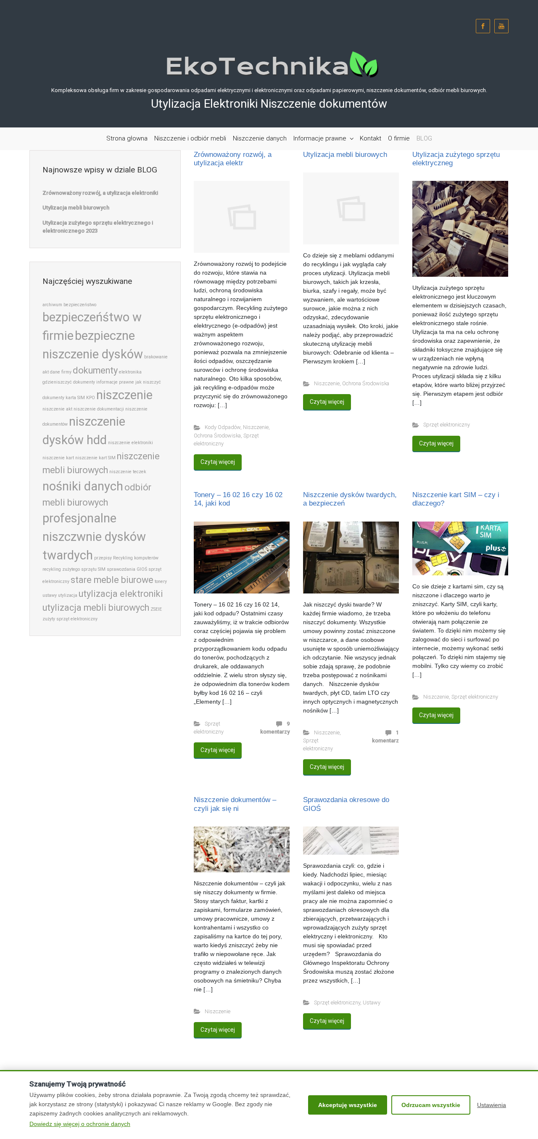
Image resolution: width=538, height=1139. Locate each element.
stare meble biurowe (112, 580)
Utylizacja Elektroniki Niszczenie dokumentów (269, 104)
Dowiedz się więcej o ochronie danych (79, 1123)
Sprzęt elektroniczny (446, 424)
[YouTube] (501, 26)
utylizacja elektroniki (121, 593)
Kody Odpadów (222, 427)
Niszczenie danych (260, 138)
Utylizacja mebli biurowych (345, 155)
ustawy (49, 595)
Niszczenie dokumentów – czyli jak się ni (235, 804)
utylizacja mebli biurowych (95, 607)
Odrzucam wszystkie (430, 1105)
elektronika (130, 372)
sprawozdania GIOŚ (127, 569)
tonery (161, 581)
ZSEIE (156, 609)
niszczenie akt (57, 409)
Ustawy (371, 1002)
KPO (90, 397)
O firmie (399, 138)
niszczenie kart (58, 458)
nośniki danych (82, 486)
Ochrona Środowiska (217, 435)
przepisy (103, 558)
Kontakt (370, 138)
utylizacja (67, 595)
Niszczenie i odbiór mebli (190, 138)
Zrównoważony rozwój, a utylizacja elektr (233, 159)
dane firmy (60, 372)
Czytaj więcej (217, 461)
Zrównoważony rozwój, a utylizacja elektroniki (100, 193)
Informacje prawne (319, 138)
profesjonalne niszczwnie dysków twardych (94, 536)
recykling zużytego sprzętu (69, 569)
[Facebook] (483, 26)
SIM (101, 569)
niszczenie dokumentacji (99, 409)
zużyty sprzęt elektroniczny (70, 619)
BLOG (424, 138)
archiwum (52, 304)
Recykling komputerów (135, 558)
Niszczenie (256, 427)
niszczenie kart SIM (95, 458)
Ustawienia (491, 1105)
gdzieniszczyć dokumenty (68, 382)
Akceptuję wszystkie (347, 1105)
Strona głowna (127, 138)
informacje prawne (115, 382)
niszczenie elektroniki (130, 442)
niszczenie (124, 395)
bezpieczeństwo (79, 304)
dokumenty (95, 370)
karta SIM (75, 397)
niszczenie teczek (127, 471)
